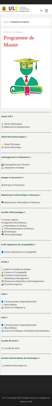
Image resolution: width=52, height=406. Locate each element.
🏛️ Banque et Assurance (13, 185)
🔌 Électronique (8, 232)
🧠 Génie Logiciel (9, 220)
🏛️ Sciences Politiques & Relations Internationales (25, 331)
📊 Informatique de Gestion (14, 226)
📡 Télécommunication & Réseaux (17, 229)
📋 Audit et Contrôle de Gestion (16, 269)
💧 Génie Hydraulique (11, 124)
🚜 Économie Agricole (11, 284)
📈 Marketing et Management (15, 278)
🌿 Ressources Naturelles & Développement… (23, 281)
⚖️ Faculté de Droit (10, 348)
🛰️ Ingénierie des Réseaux (14, 223)
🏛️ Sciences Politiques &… (14, 307)
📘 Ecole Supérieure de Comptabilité (18, 252)
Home (6, 21)
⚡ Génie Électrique (10, 144)
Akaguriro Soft (26, 401)
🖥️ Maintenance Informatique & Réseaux (20, 202)
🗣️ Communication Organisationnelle (19, 302)
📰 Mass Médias (9, 305)
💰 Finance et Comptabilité (14, 272)
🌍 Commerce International (14, 275)
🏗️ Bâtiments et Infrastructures (15, 127)
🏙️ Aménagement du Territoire (15, 165)
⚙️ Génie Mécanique (11, 147)
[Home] (15, 9)
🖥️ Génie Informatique (11, 234)
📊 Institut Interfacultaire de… (15, 365)
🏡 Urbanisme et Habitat (12, 168)
